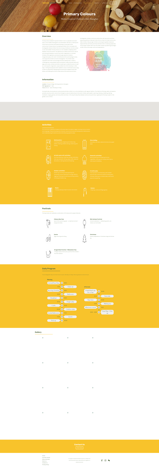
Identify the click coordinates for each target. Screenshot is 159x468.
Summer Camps (46, 457)
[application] (91, 3)
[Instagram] (105, 460)
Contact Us (45, 462)
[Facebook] (102, 460)
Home (43, 455)
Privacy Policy (45, 464)
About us (44, 461)
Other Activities (46, 459)
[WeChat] (109, 460)
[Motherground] (49, 2)
